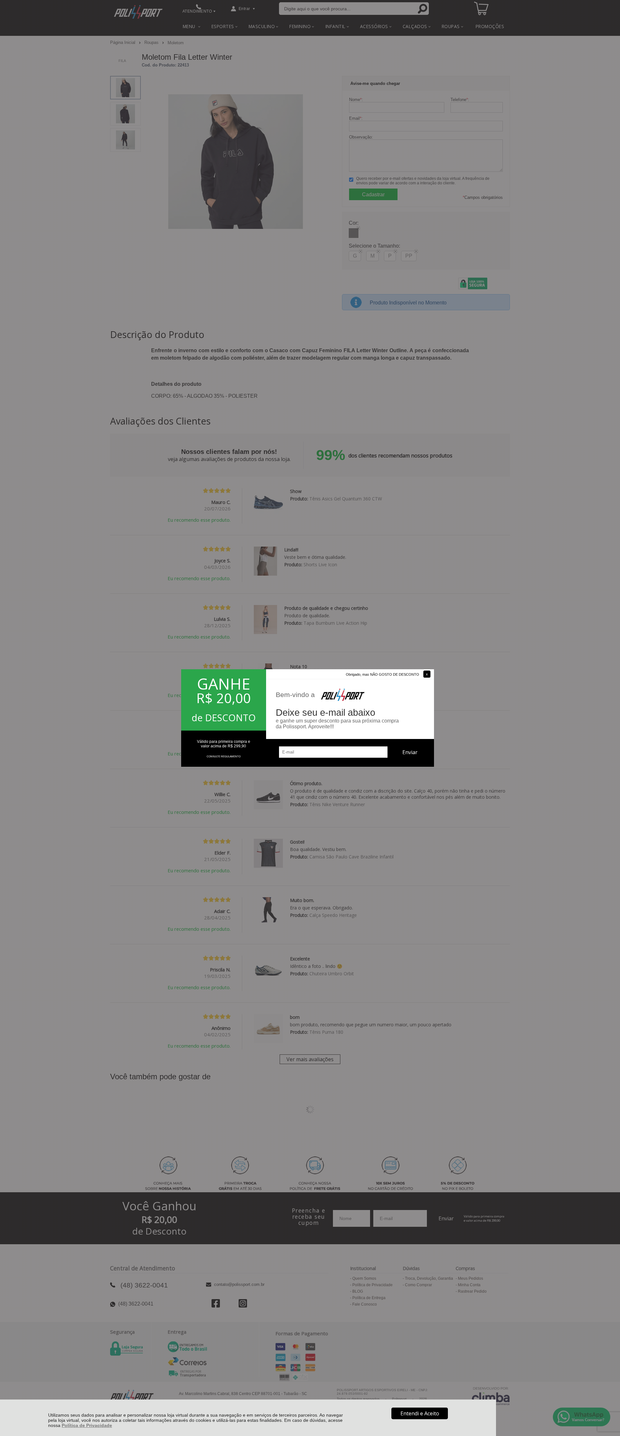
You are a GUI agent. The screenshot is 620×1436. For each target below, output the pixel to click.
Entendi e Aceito (419, 1413)
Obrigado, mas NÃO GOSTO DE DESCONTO (382, 674)
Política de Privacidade (87, 1425)
